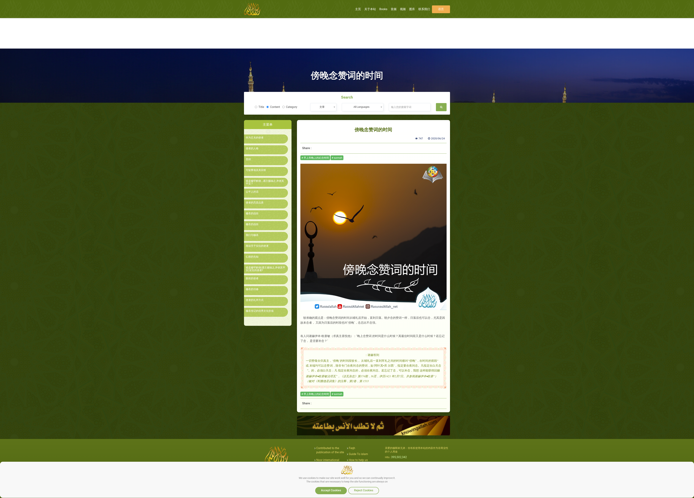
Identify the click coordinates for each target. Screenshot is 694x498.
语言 (441, 9)
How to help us (358, 460)
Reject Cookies (363, 490)
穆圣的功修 (252, 289)
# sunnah (337, 157)
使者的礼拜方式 (255, 300)
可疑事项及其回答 (256, 170)
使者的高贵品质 (255, 202)
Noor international (327, 460)
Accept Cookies (331, 490)
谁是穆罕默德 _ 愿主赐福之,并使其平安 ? (265, 182)
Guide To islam (358, 454)
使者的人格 (252, 148)
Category (291, 107)
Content (275, 107)
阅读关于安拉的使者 (257, 246)
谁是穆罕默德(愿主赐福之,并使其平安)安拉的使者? (265, 269)
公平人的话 (252, 191)
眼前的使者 (252, 278)
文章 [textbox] (322, 106)
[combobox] (323, 107)
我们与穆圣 (252, 235)
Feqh (352, 448)
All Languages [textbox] (361, 106)
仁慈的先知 (252, 256)
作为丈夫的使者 (255, 137)
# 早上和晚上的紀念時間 (315, 157)
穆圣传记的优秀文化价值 (260, 311)
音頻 (248, 159)
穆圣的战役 (252, 213)
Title (261, 107)
